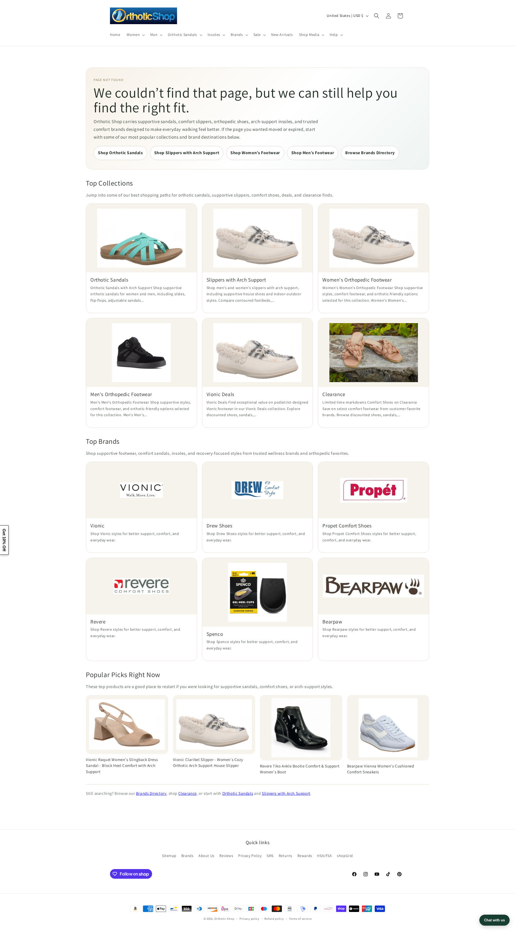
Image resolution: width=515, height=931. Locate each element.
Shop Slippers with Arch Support (186, 153)
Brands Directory (151, 793)
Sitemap (169, 855)
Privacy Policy (250, 855)
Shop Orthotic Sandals (120, 153)
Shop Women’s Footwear (255, 153)
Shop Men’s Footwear (312, 153)
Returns (285, 855)
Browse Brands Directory (370, 153)
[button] (135, 34)
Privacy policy (249, 919)
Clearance (187, 793)
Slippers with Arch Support (286, 793)
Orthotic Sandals (237, 793)
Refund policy (274, 919)
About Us (206, 855)
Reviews (226, 855)
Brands (187, 855)
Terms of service (300, 919)
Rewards (304, 855)
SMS (270, 855)
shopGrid (345, 855)
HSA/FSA (324, 855)
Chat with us (494, 920)
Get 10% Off (4, 540)
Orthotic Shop (224, 919)
